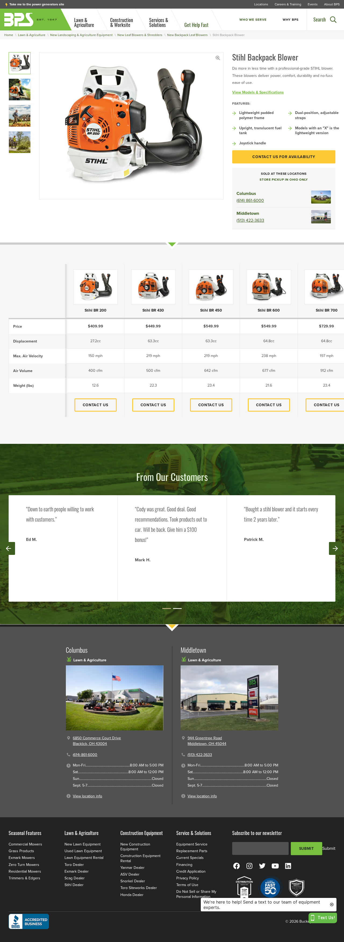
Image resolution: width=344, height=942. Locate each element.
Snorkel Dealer (132, 881)
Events (313, 4)
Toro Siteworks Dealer (138, 888)
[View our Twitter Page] (262, 865)
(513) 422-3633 (250, 220)
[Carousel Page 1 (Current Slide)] (166, 608)
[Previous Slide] (8, 548)
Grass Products (21, 851)
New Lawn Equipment (82, 844)
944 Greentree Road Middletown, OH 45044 (207, 741)
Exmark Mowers (22, 857)
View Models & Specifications (258, 92)
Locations (261, 4)
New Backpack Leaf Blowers (187, 35)
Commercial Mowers (25, 844)
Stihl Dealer (74, 885)
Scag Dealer (74, 878)
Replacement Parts (191, 851)
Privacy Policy (187, 878)
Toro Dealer (74, 864)
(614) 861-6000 (250, 200)
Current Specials (190, 857)
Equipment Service (191, 844)
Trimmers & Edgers (24, 878)
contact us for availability (283, 157)
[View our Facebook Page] (236, 865)
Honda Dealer (132, 895)
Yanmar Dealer (132, 867)
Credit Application (191, 871)
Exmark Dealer (76, 871)
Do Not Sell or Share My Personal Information (196, 894)
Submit (306, 848)
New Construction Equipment (135, 846)
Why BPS (291, 20)
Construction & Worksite (121, 22)
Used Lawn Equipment (83, 851)
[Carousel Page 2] (177, 608)
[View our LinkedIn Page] (288, 865)
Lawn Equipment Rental (83, 857)
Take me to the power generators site (36, 4)
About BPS (332, 4)
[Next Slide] (335, 548)
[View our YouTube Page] (275, 865)
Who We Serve (253, 20)
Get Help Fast (196, 24)
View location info (87, 796)
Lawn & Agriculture (84, 22)
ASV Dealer (129, 874)
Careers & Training (288, 4)
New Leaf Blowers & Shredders (139, 35)
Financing (184, 864)
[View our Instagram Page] (249, 865)
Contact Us (95, 405)
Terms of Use (187, 885)
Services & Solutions (158, 22)
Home (8, 35)
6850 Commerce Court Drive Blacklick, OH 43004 (97, 741)
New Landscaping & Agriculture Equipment (81, 35)
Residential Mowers (25, 871)
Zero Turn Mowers (24, 864)
